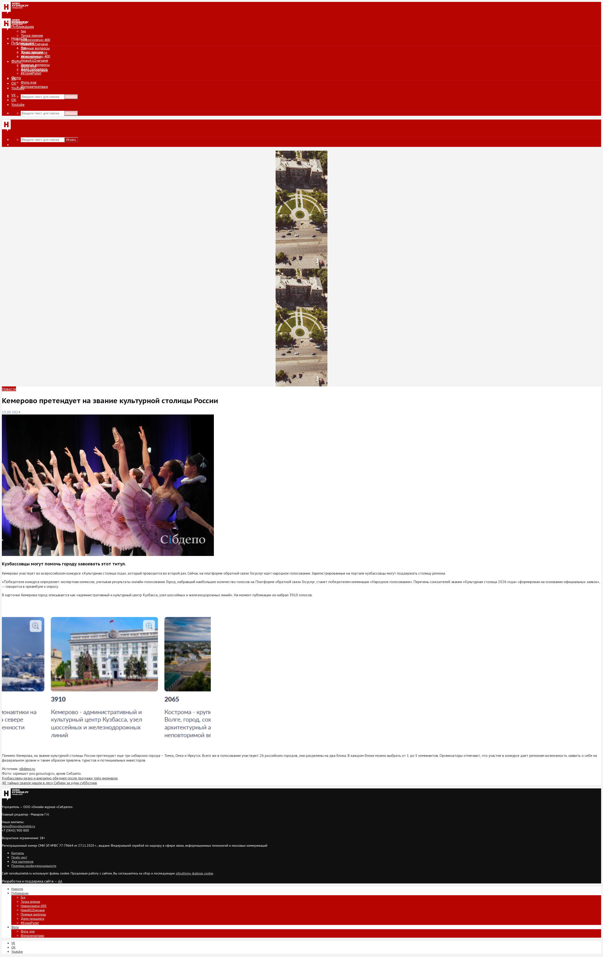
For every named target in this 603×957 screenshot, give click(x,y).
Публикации (22, 43)
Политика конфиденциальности (33, 866)
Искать (71, 97)
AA (60, 881)
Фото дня (28, 82)
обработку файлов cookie (194, 873)
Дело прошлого (34, 69)
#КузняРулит (31, 73)
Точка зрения (32, 35)
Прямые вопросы (35, 48)
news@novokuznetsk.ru (18, 826)
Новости (19, 38)
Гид (23, 48)
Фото (16, 61)
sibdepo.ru (27, 768)
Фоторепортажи (34, 87)
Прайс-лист (19, 857)
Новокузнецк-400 (35, 40)
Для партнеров (22, 861)
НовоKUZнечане (34, 44)
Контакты (17, 853)
